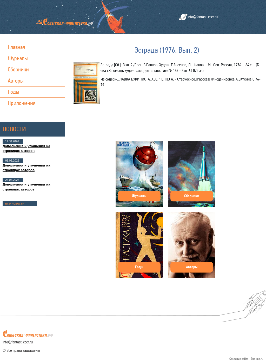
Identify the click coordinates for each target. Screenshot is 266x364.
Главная (16, 47)
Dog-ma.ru (257, 359)
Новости (14, 129)
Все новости (14, 203)
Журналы (18, 58)
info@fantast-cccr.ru (203, 16)
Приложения (22, 103)
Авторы (16, 80)
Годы (13, 91)
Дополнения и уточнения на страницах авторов (26, 148)
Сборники (18, 69)
